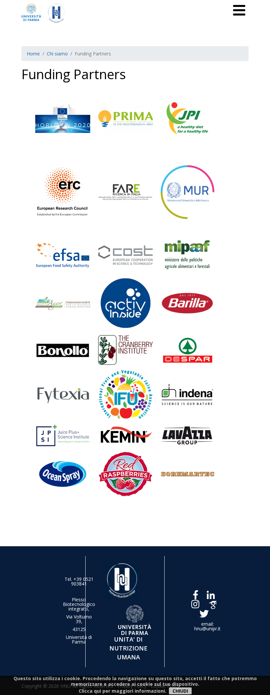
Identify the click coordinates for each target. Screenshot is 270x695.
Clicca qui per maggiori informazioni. (122, 691)
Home (33, 53)
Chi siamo (57, 53)
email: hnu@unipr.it (207, 626)
